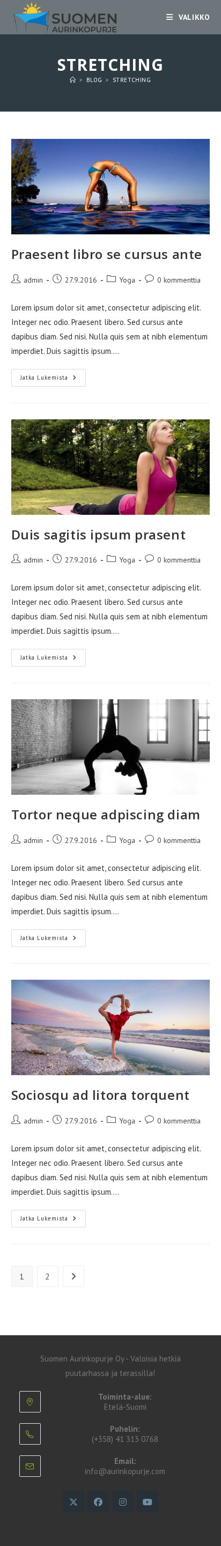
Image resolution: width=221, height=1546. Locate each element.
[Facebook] (98, 1501)
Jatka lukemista (53, 380)
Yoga (127, 280)
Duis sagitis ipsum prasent (98, 534)
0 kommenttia (179, 280)
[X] (73, 1501)
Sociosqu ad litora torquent (100, 1095)
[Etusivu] (73, 80)
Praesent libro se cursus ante (106, 254)
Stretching (132, 80)
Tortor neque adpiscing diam (106, 814)
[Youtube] (147, 1501)
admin (33, 280)
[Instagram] (123, 1501)
